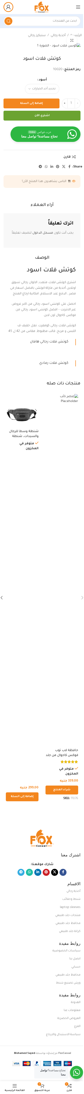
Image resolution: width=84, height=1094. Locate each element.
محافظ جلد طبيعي (68, 923)
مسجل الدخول (42, 233)
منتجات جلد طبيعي (67, 915)
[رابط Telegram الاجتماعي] (40, 167)
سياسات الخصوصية (66, 951)
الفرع (77, 1026)
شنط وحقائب (71, 899)
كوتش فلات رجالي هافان (49, 342)
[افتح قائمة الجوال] (78, 7)
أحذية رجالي (58, 35)
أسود (43, 80)
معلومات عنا (72, 1010)
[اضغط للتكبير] (71, 40)
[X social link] (64, 167)
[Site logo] (42, 7)
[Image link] (42, 838)
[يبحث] (8, 21)
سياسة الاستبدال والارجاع (63, 1034)
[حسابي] (8, 7)
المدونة (75, 1002)
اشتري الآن (42, 115)
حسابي (75, 967)
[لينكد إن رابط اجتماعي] (52, 167)
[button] (22, 796)
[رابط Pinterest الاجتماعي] (58, 167)
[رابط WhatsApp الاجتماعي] (46, 167)
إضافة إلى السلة (31, 103)
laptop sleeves (70, 907)
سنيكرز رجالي (37, 35)
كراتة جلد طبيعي (69, 931)
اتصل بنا (74, 959)
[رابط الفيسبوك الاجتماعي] (69, 167)
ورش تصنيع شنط (68, 983)
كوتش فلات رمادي (53, 363)
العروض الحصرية (68, 1018)
